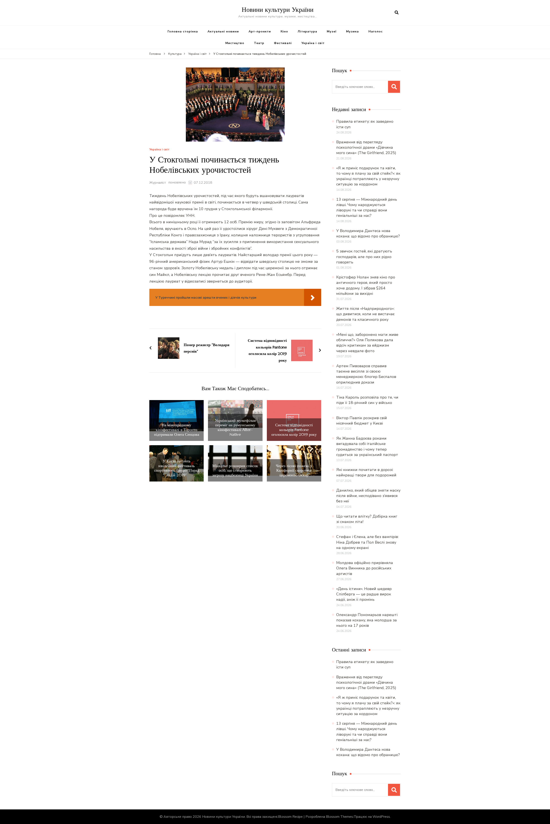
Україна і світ (313, 43)
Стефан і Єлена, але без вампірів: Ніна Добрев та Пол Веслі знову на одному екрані (367, 542)
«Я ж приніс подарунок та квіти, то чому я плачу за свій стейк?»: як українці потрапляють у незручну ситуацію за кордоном (368, 176)
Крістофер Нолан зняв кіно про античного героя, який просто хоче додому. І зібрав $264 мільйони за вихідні (365, 285)
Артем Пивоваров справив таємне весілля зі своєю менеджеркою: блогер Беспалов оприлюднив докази (366, 374)
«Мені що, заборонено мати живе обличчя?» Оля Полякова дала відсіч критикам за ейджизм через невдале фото (367, 342)
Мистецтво (234, 43)
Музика (352, 31)
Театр (259, 43)
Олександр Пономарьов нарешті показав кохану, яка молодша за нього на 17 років (366, 620)
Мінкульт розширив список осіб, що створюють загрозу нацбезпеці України (235, 470)
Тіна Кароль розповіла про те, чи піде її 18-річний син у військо (367, 400)
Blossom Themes (339, 816)
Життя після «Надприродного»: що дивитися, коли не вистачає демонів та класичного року (365, 314)
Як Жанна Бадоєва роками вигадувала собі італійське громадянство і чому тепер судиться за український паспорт (367, 446)
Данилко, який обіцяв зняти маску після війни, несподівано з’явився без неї (368, 496)
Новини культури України (277, 10)
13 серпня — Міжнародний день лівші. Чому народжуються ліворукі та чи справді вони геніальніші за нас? (366, 207)
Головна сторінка (183, 31)
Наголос (375, 31)
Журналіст (157, 182)
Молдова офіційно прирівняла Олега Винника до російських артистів (364, 568)
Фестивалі (283, 43)
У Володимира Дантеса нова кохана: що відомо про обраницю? (368, 233)
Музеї (331, 31)
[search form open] (397, 13)
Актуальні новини (223, 31)
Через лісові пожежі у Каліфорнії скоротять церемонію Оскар (294, 470)
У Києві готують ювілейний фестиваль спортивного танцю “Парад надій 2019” (176, 468)
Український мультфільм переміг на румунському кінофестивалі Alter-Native (235, 427)
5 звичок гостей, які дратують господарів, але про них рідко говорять (364, 256)
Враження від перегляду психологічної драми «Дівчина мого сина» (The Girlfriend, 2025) (366, 147)
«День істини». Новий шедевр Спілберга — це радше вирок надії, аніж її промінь (364, 594)
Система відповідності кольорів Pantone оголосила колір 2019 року (294, 430)
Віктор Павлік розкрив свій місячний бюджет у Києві (361, 420)
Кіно (284, 31)
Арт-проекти (260, 31)
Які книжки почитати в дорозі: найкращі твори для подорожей (366, 472)
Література (307, 31)
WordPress (381, 816)
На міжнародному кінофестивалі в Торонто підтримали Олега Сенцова (176, 430)
